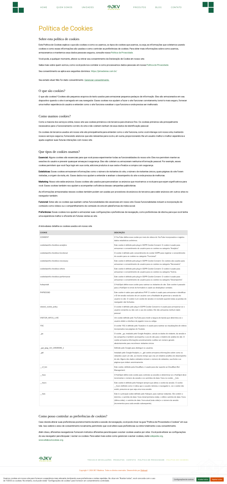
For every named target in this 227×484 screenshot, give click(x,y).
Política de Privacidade (122, 52)
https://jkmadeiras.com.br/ (104, 71)
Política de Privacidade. (157, 65)
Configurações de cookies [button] (184, 479)
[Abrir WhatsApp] (220, 477)
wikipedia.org (156, 436)
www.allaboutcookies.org (51, 440)
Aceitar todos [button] (203, 479)
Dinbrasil (144, 470)
